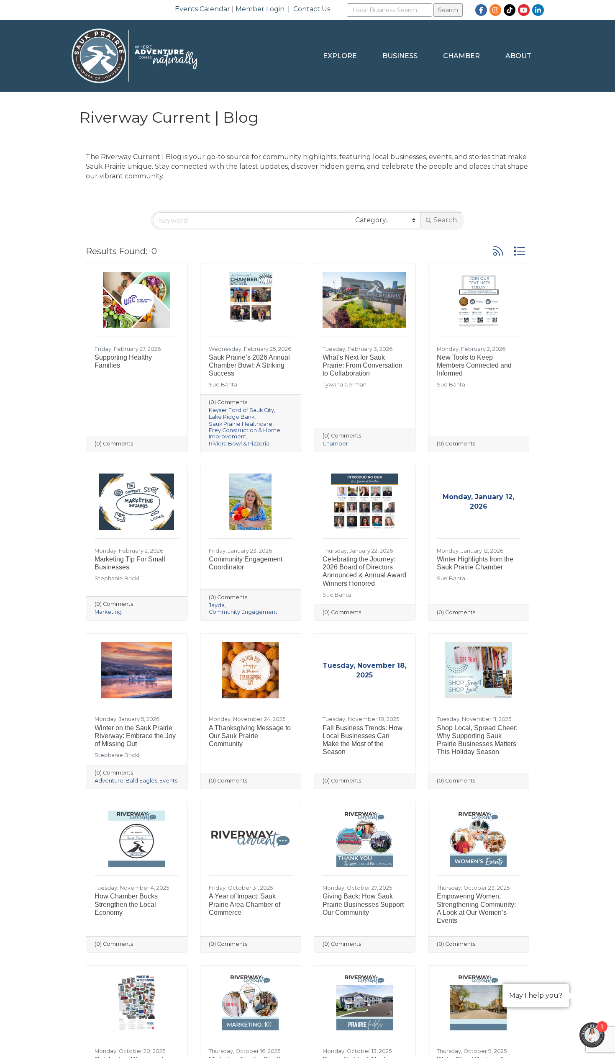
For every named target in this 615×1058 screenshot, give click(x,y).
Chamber (461, 56)
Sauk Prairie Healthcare (240, 424)
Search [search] (445, 220)
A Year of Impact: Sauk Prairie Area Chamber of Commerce (244, 904)
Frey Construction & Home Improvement (244, 433)
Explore (340, 56)
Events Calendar (202, 9)
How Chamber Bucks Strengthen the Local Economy (126, 904)
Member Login (260, 9)
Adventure (109, 780)
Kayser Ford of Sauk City (241, 410)
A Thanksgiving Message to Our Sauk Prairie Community (250, 735)
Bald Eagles (141, 780)
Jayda (217, 605)
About (518, 56)
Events (168, 780)
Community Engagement (243, 612)
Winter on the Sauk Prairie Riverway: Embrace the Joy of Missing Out (135, 735)
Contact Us (311, 9)
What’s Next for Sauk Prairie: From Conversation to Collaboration (362, 365)
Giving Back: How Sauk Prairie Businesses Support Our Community (363, 904)
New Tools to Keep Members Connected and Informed (474, 365)
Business (400, 56)
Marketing (108, 612)
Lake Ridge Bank (231, 417)
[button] (498, 251)
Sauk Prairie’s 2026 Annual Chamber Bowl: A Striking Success (249, 365)
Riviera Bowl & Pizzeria (239, 443)
